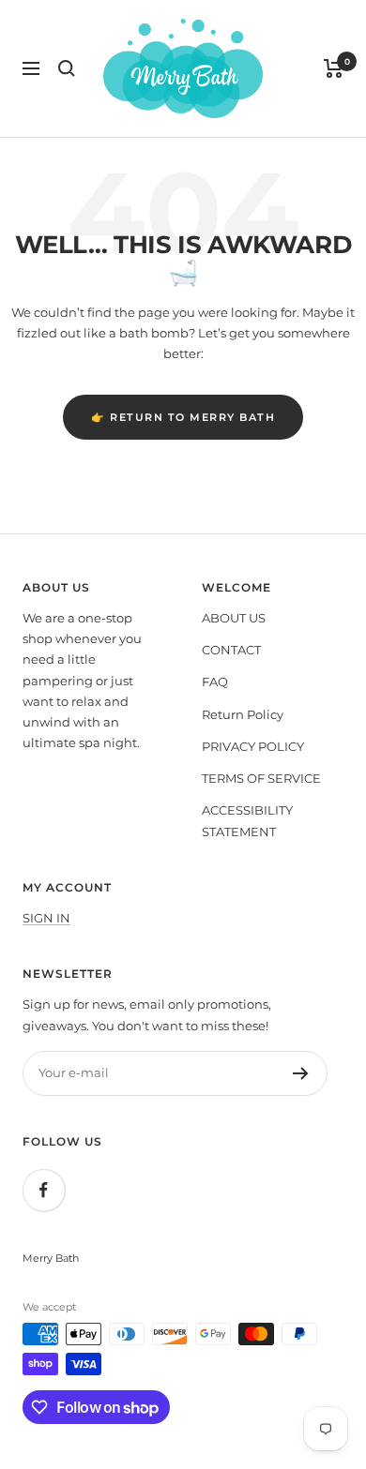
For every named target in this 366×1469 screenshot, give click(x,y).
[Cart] (333, 68)
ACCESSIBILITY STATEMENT (247, 820)
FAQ (215, 681)
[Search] (66, 68)
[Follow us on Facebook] (44, 1190)
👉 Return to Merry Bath (183, 417)
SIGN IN (46, 917)
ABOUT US (234, 617)
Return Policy (242, 714)
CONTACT (231, 649)
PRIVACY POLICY (253, 746)
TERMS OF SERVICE (261, 778)
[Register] (301, 1073)
